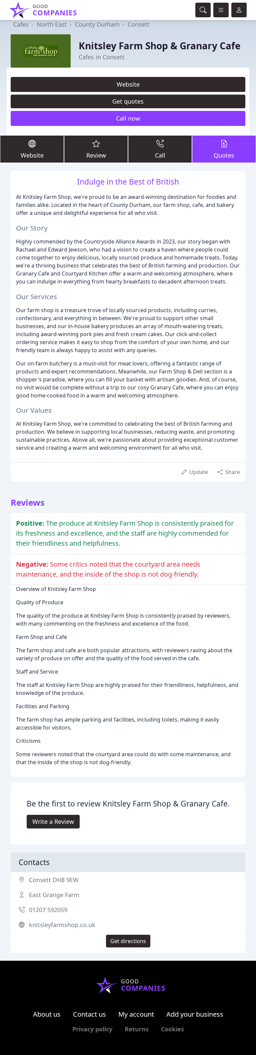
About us (47, 1014)
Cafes (21, 24)
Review (96, 155)
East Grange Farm (54, 895)
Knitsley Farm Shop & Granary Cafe (160, 45)
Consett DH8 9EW (54, 880)
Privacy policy (92, 1029)
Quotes (224, 155)
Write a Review (53, 821)
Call (160, 155)
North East (52, 24)
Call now (128, 118)
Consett (139, 24)
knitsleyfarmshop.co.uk (62, 925)
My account (136, 1014)
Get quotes (128, 101)
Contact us (89, 1014)
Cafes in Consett (102, 57)
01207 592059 (48, 910)
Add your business (194, 1014)
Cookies (172, 1029)
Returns (137, 1029)
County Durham (97, 24)
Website (128, 84)
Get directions (128, 941)
